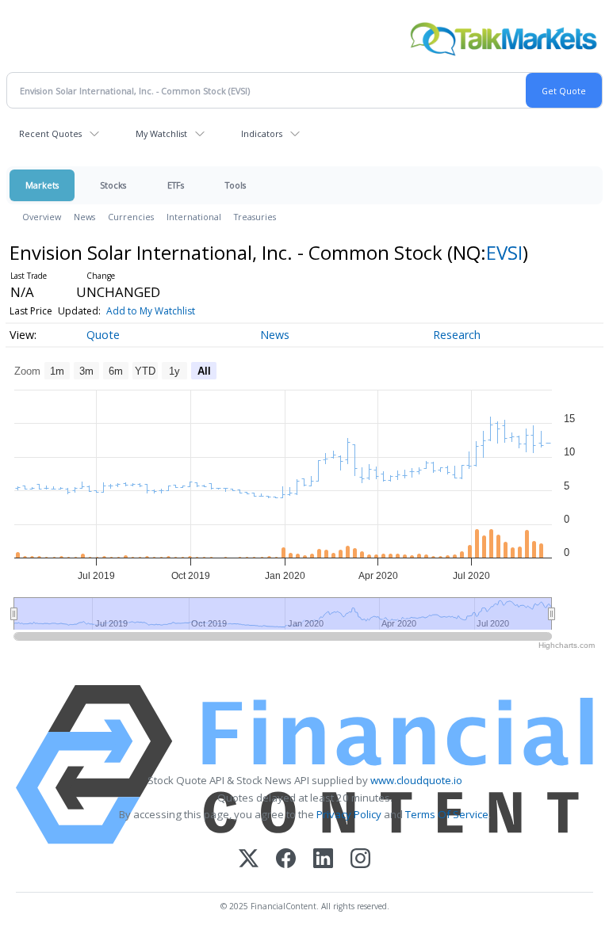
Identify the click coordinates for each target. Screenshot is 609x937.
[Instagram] (360, 860)
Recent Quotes (50, 133)
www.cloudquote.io (416, 780)
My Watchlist (161, 133)
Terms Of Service (446, 814)
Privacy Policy (348, 814)
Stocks (113, 185)
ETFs (175, 185)
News (84, 217)
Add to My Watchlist (150, 311)
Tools (235, 185)
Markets (42, 185)
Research (457, 334)
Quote (103, 334)
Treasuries (255, 217)
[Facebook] (286, 860)
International (194, 217)
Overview (41, 217)
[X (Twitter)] (248, 860)
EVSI (504, 252)
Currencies (131, 217)
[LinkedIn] (323, 860)
